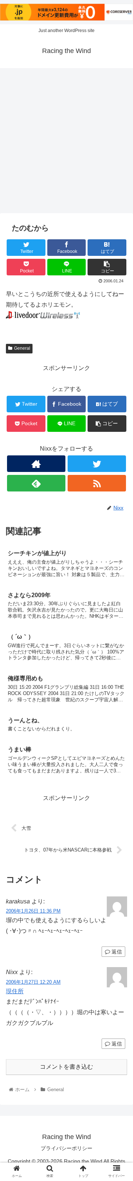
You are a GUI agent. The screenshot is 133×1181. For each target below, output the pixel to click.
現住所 (15, 991)
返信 (116, 952)
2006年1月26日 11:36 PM (33, 911)
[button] (118, 815)
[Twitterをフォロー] (97, 463)
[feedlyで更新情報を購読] (36, 483)
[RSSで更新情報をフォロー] (97, 483)
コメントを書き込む (66, 1067)
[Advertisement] (66, 143)
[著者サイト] (36, 463)
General (22, 348)
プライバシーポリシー (66, 1148)
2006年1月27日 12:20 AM (33, 982)
